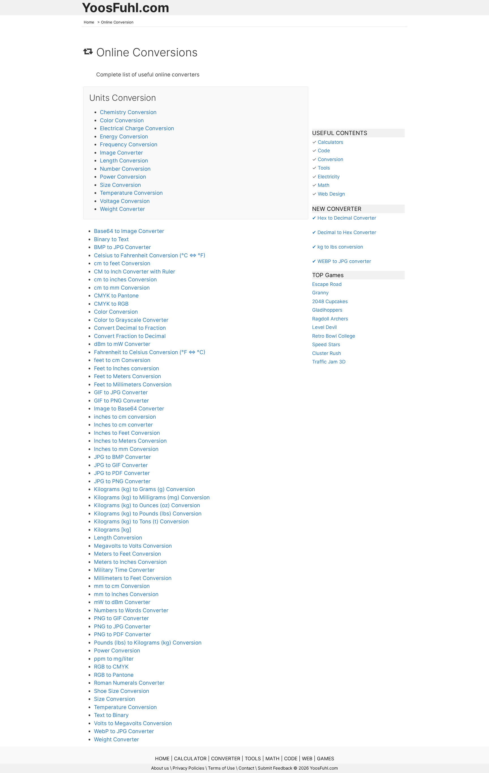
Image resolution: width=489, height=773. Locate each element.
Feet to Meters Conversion (127, 376)
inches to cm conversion (125, 417)
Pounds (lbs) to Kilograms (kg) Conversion (147, 642)
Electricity (329, 176)
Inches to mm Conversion (126, 449)
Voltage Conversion (125, 201)
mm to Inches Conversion (126, 594)
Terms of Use (221, 768)
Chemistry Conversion (128, 112)
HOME (162, 758)
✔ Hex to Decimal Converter (344, 218)
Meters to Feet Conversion (127, 554)
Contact (246, 768)
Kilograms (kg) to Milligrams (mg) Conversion (152, 497)
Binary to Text (111, 239)
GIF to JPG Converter (121, 392)
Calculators (330, 142)
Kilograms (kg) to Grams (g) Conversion (144, 489)
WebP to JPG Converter (124, 731)
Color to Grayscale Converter (131, 320)
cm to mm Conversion (122, 287)
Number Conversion (125, 169)
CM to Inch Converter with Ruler (134, 271)
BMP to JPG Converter (122, 247)
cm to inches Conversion (125, 279)
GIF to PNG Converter (121, 400)
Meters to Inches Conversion (130, 562)
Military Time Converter (124, 570)
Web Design (331, 194)
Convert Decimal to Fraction (130, 328)
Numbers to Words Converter (131, 610)
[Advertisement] (358, 80)
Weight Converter (122, 209)
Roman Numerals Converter (129, 683)
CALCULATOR (190, 758)
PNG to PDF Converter (122, 634)
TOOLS (253, 758)
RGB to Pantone (114, 675)
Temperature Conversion (131, 193)
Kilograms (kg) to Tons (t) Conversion (141, 521)
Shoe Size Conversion (121, 691)
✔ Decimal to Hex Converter (344, 232)
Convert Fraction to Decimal (130, 336)
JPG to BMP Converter (122, 457)
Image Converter (121, 152)
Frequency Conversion (128, 144)
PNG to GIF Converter (121, 618)
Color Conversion (122, 120)
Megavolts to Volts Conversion (133, 546)
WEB (307, 758)
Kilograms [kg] (112, 529)
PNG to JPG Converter (122, 626)
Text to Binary (111, 715)
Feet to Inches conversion (126, 368)
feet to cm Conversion (122, 360)
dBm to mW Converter (122, 344)
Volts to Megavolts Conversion (133, 723)
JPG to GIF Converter (121, 465)
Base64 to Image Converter (129, 231)
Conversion (330, 159)
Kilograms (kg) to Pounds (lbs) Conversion (147, 513)
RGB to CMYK (111, 666)
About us (160, 768)
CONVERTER (225, 758)
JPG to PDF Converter (122, 473)
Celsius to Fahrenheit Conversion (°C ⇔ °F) (149, 255)
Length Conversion (124, 160)
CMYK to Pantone (116, 295)
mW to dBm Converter (122, 602)
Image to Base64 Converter (129, 408)
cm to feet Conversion (122, 263)
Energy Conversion (124, 136)
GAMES (325, 758)
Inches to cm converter (123, 424)
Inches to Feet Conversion (127, 433)
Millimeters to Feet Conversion (132, 578)
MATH (272, 758)
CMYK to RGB (111, 304)
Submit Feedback (275, 768)
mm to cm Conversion (122, 586)
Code (324, 150)
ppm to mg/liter (114, 659)
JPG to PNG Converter (122, 481)
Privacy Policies (188, 768)
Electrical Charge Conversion (137, 128)
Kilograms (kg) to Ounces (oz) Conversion (147, 505)
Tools (324, 168)
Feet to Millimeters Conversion (132, 384)
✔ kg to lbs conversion (337, 247)
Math (323, 185)
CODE (290, 758)
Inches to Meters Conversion (130, 441)
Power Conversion (123, 177)
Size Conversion (120, 185)
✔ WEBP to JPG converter (341, 261)
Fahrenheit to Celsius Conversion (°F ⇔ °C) (149, 352)
